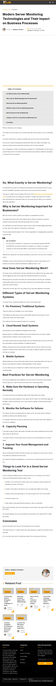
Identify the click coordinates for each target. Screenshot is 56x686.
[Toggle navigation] (49, 2)
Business (7, 592)
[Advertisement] (28, 62)
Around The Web (25, 653)
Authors (30, 679)
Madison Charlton (18, 29)
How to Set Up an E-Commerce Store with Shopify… (34, 600)
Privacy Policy (7, 679)
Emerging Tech (7, 9)
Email (21, 650)
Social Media (23, 656)
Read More (9, 573)
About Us (15, 679)
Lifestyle (22, 659)
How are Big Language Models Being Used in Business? (47, 600)
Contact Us (23, 679)
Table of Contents (14, 89)
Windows (22, 662)
